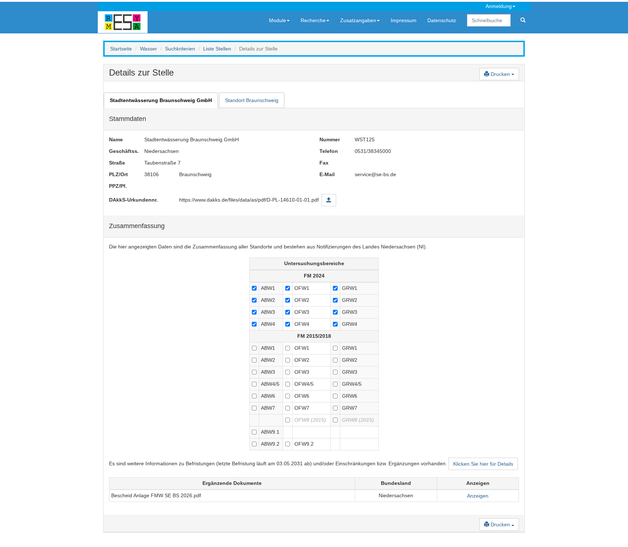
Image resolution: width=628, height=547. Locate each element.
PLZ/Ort (118, 174)
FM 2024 (314, 276)
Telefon (328, 151)
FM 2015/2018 (314, 336)
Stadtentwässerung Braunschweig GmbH (161, 100)
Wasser (148, 49)
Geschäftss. (121, 151)
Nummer (329, 139)
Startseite (121, 49)
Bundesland (396, 483)
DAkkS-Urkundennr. (133, 200)
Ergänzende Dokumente (232, 483)
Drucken (500, 74)
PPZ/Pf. (118, 186)
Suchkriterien (180, 49)
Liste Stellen (217, 49)
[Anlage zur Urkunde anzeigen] (329, 200)
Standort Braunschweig (251, 100)
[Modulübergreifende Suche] (523, 20)
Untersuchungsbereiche (314, 263)
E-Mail (327, 174)
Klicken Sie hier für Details (483, 464)
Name (116, 139)
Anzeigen (478, 483)
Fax (324, 163)
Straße (117, 163)
